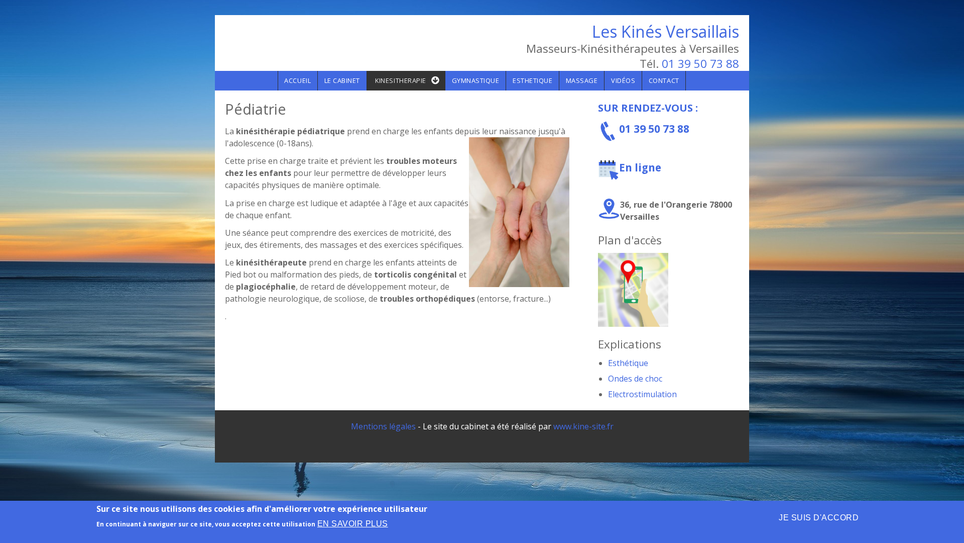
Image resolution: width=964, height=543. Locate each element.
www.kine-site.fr (583, 426)
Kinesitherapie (400, 80)
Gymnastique (476, 80)
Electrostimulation (642, 394)
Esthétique (628, 363)
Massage (582, 80)
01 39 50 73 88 (700, 63)
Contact (664, 80)
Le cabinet (342, 80)
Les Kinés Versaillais (665, 31)
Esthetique (532, 80)
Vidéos (623, 80)
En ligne (640, 167)
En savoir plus (352, 523)
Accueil (297, 80)
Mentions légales (383, 426)
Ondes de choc (635, 378)
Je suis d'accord (819, 517)
